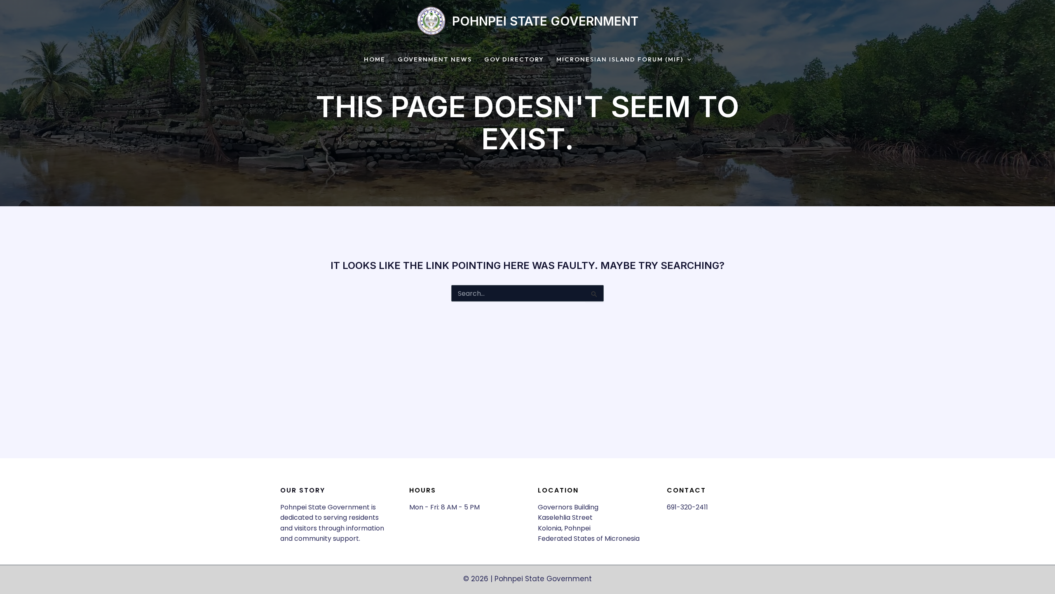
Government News (435, 59)
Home (374, 59)
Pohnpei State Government (545, 21)
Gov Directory (514, 59)
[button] (687, 59)
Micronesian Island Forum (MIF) (619, 59)
